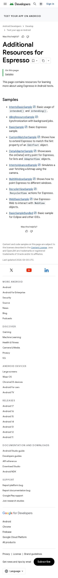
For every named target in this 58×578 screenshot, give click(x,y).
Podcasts (7, 318)
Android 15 (8, 416)
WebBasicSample (19, 199)
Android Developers (12, 26)
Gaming (7, 332)
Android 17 (8, 406)
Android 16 (8, 411)
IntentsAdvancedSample (23, 165)
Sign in (50, 3)
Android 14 (8, 421)
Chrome (7, 526)
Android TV (8, 392)
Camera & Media (11, 347)
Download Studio (11, 466)
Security (7, 297)
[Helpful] (22, 36)
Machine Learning (12, 337)
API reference (10, 461)
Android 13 (8, 426)
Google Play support (13, 495)
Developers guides (12, 456)
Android (7, 287)
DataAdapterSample (21, 151)
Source (6, 302)
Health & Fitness (11, 342)
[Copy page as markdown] (43, 60)
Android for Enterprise (14, 292)
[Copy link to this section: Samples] (21, 100)
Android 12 (8, 431)
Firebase (7, 531)
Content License (39, 247)
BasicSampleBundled (21, 213)
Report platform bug (13, 485)
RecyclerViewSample (21, 189)
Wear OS (7, 376)
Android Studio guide (13, 450)
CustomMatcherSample (23, 137)
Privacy (6, 352)
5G (4, 358)
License (17, 554)
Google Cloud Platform (15, 537)
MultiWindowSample (20, 179)
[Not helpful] (27, 36)
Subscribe (44, 561)
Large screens (10, 371)
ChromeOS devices (13, 382)
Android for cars (11, 387)
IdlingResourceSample (21, 117)
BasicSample (16, 127)
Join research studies (13, 500)
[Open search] (35, 4)
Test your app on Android (22, 16)
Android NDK (9, 471)
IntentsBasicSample (20, 107)
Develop (29, 26)
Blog (5, 313)
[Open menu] (5, 4)
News (5, 308)
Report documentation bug (16, 490)
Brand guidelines (33, 554)
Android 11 (8, 437)
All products (9, 542)
